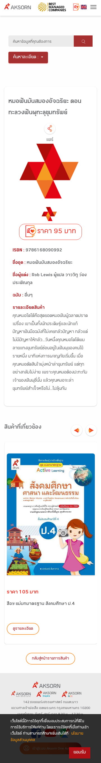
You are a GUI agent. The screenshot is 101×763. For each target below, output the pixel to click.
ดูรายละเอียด (23, 629)
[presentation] (76, 430)
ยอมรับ (80, 753)
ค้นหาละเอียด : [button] (26, 57)
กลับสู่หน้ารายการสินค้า (50, 659)
